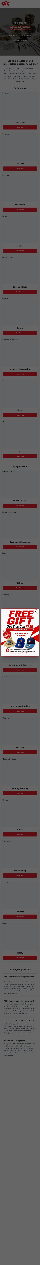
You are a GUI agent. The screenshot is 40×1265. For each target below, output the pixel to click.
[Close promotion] (36, 612)
